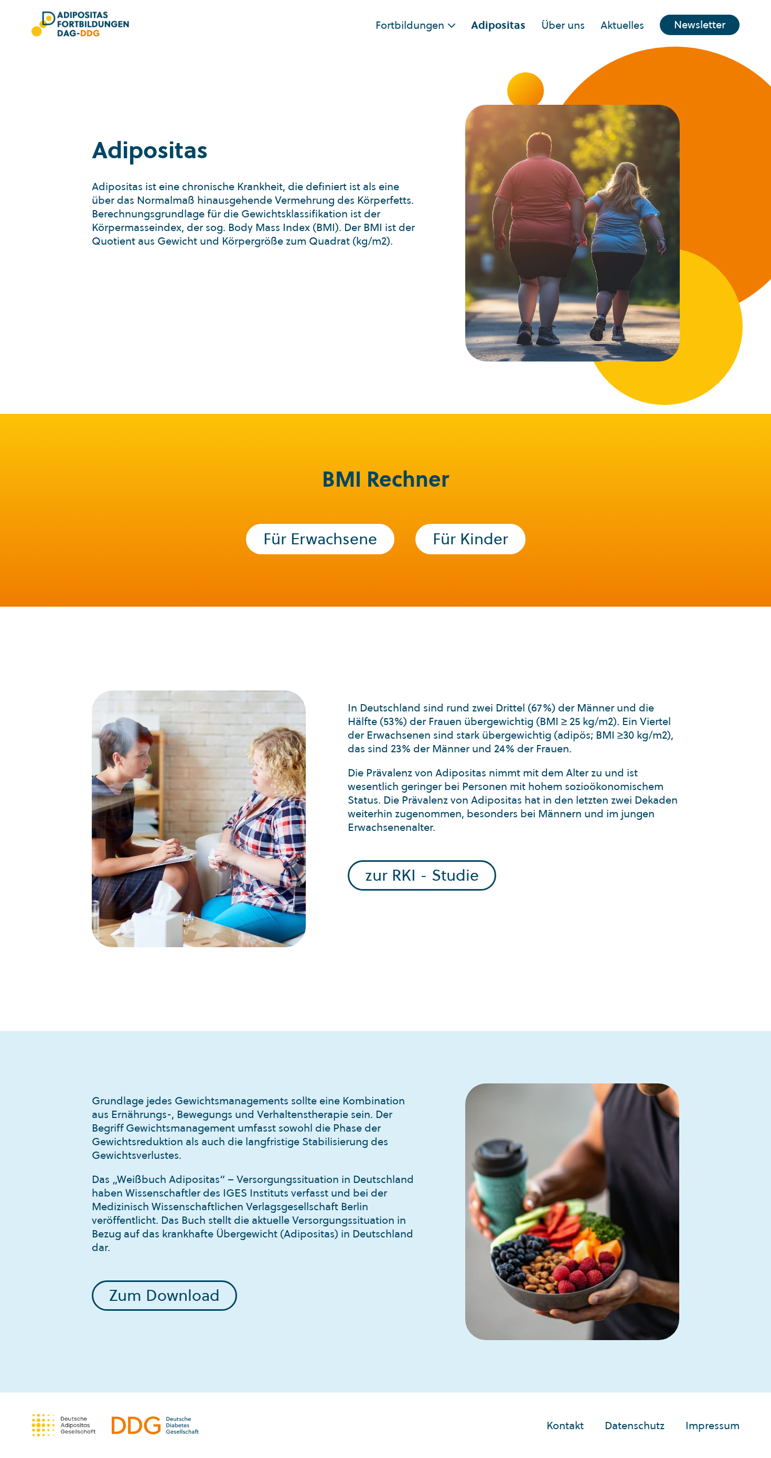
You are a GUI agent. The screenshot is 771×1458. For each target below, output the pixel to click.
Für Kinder (470, 539)
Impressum (713, 1425)
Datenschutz (635, 1425)
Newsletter (699, 24)
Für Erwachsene (320, 539)
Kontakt (565, 1425)
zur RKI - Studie (422, 875)
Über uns (563, 25)
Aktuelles (622, 25)
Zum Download (164, 1295)
